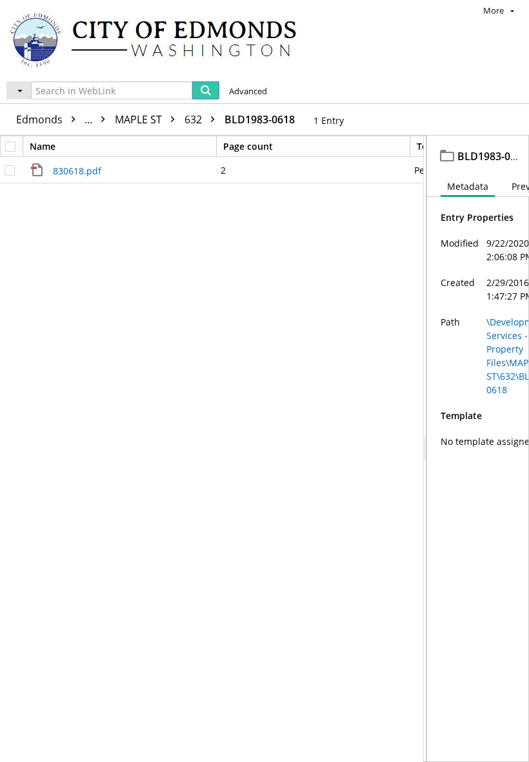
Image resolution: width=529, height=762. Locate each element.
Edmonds (55, 119)
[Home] (159, 39)
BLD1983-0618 (260, 119)
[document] (478, 449)
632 (195, 119)
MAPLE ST (140, 119)
